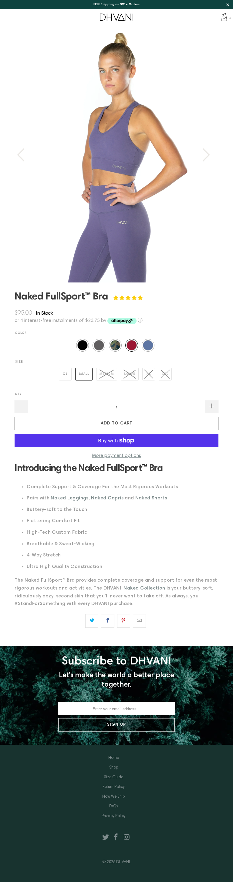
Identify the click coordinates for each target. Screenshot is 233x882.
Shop (113, 768)
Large (129, 374)
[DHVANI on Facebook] (116, 838)
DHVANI (123, 862)
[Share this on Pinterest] (123, 621)
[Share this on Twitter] (91, 621)
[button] (128, 298)
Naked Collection (144, 588)
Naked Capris (107, 498)
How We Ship (113, 797)
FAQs (113, 807)
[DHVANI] (116, 17)
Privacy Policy (114, 816)
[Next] (204, 155)
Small (84, 374)
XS (65, 374)
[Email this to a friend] (139, 621)
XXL (165, 374)
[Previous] (22, 155)
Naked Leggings (69, 498)
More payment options (116, 455)
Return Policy (114, 787)
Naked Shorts (151, 498)
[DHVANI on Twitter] (105, 838)
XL (149, 374)
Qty (18, 394)
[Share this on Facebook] (107, 621)
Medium (107, 374)
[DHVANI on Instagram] (126, 838)
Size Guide (113, 777)
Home (113, 758)
